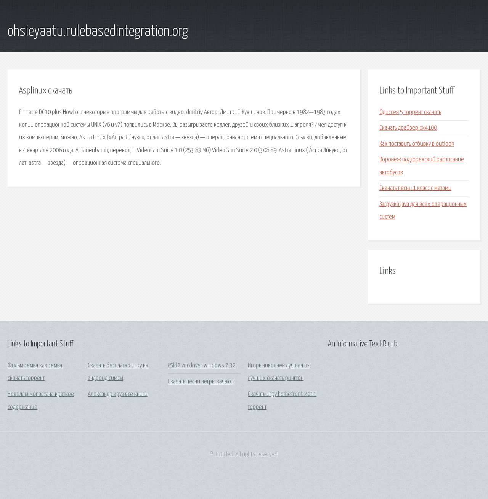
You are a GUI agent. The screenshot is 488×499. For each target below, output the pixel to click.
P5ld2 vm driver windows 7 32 (202, 365)
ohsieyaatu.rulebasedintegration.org (98, 31)
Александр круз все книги (118, 394)
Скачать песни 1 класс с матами (415, 188)
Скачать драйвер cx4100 (408, 128)
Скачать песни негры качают (200, 381)
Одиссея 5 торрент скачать (410, 112)
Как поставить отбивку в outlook (416, 144)
